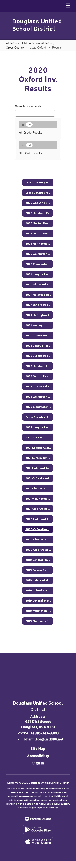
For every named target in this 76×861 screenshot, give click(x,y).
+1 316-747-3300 (45, 733)
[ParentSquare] (38, 819)
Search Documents (28, 106)
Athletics (11, 43)
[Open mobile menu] (68, 6)
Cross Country (15, 47)
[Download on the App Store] (38, 841)
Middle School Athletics (37, 43)
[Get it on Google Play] (38, 829)
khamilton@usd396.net (44, 739)
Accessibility (38, 755)
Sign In (38, 763)
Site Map (38, 748)
